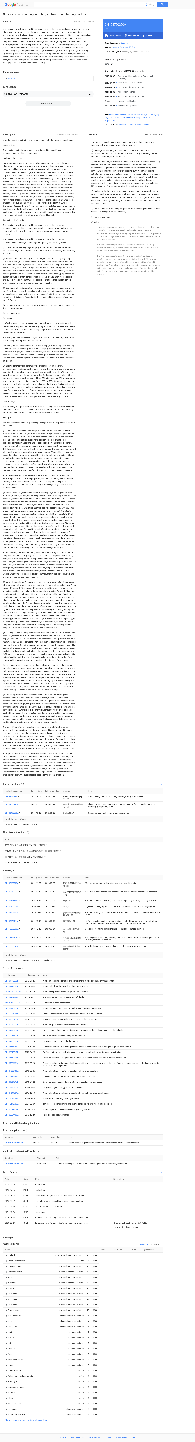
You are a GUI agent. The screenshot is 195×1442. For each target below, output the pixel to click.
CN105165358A (12, 1047)
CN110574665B (11, 1014)
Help (133, 1438)
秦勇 (115, 47)
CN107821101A (12, 1063)
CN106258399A (12, 900)
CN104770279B (11, 981)
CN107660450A (12, 1071)
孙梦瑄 (121, 47)
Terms (108, 1438)
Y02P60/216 (13, 78)
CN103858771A (12, 1019)
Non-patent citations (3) (137, 114)
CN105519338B (11, 1109)
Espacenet (122, 125)
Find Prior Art (134, 35)
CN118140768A (12, 1104)
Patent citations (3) (117, 114)
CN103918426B (11, 986)
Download (143, 1245)
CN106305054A (12, 906)
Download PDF (115, 35)
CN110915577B (11, 1036)
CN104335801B (11, 1008)
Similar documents (125, 117)
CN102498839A (12, 813)
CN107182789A (12, 997)
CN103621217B (11, 1082)
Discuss (145, 125)
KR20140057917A (13, 1003)
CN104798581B (11, 1041)
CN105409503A (12, 883)
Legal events (110, 117)
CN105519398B (11, 1058)
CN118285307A (12, 1087)
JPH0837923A (11, 796)
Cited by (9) (154, 114)
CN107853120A (12, 912)
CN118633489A (12, 1098)
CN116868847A (12, 946)
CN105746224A (12, 892)
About (63, 1438)
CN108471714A (12, 921)
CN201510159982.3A (14, 1143)
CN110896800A (12, 929)
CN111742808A (12, 937)
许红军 (128, 47)
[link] (12, 78)
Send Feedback (77, 1438)
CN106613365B (11, 1052)
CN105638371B (11, 1025)
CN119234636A (12, 1076)
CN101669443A (12, 804)
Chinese (124, 43)
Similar (148, 35)
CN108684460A (12, 1115)
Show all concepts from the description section (26, 1420)
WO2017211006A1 (13, 992)
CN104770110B (11, 1030)
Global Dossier (134, 125)
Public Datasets (94, 1438)
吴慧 (134, 47)
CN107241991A (12, 1093)
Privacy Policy (121, 1438)
